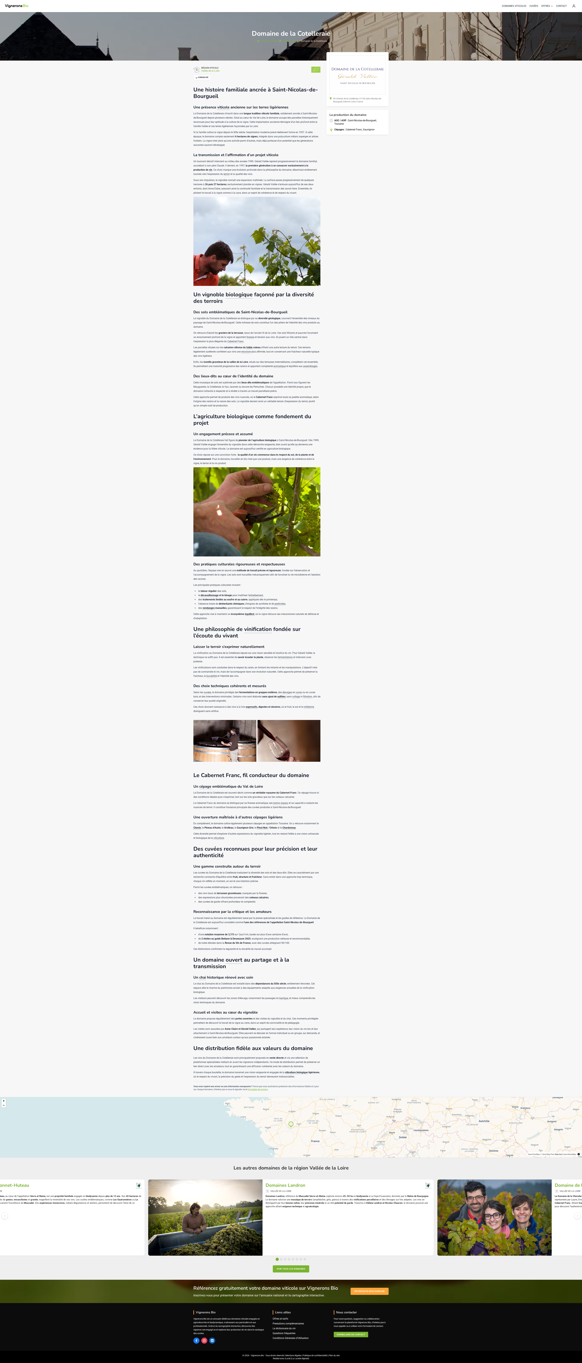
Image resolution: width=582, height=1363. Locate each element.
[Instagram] (204, 1341)
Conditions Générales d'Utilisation (291, 1338)
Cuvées (533, 6)
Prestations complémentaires (288, 1323)
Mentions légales (293, 1355)
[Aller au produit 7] (301, 1259)
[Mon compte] (573, 6)
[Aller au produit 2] (281, 1259)
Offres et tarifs (280, 1318)
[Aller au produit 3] (285, 1259)
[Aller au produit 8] (305, 1259)
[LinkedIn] (212, 1341)
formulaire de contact (258, 1089)
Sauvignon (369, 129)
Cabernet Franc (354, 129)
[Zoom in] (4, 1101)
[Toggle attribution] (578, 1154)
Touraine (339, 123)
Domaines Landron (285, 1185)
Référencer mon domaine (369, 1291)
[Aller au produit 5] (293, 1259)
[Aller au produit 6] (297, 1259)
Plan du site (334, 1355)
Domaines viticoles (514, 6)
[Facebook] (196, 1341)
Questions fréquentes (284, 1333)
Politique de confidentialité (315, 1355)
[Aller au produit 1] (277, 1259)
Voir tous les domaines (291, 1269)
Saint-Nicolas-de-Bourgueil (362, 120)
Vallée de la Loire (290, 41)
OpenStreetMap (569, 1154)
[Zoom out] (4, 1105)
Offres (545, 6)
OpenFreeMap (534, 1154)
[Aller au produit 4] (289, 1259)
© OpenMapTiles (547, 1154)
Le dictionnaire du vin (284, 1328)
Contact (561, 6)
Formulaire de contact (351, 1334)
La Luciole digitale (300, 1358)
